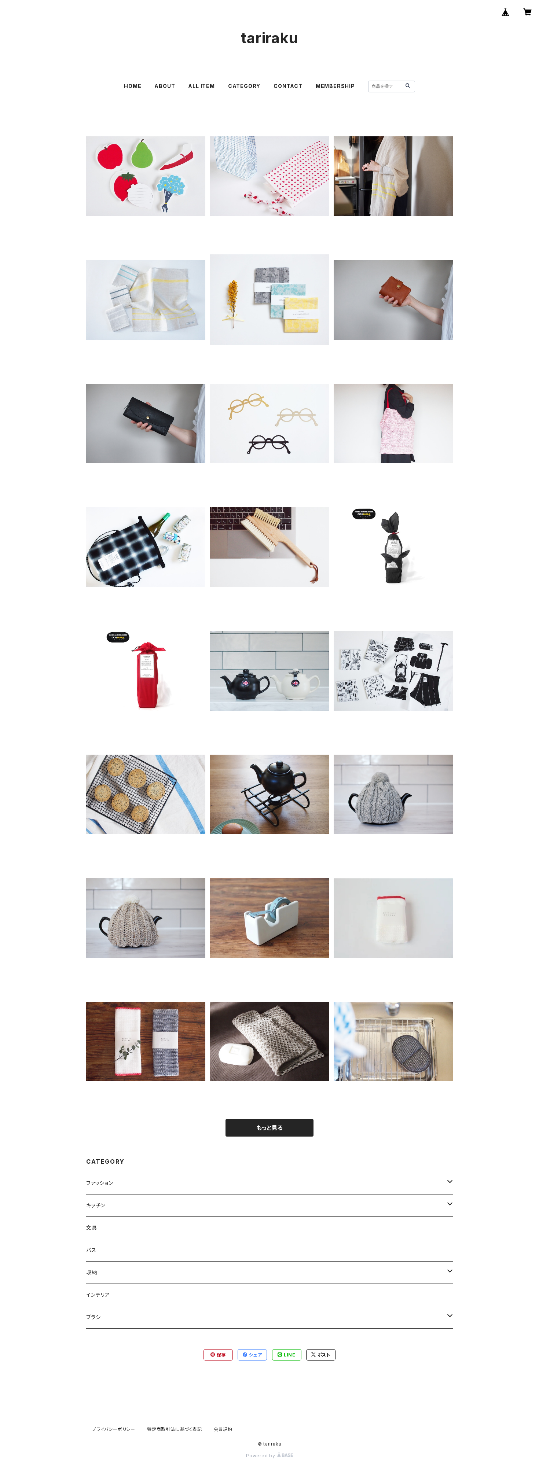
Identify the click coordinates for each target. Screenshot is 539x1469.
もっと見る (269, 1127)
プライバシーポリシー (113, 1429)
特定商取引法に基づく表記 (174, 1429)
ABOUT (164, 86)
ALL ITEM (201, 86)
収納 (91, 1272)
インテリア (98, 1295)
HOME (132, 86)
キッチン (95, 1205)
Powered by (261, 1455)
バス (91, 1250)
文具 (91, 1228)
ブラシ (93, 1317)
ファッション (99, 1183)
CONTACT (288, 86)
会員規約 (223, 1429)
